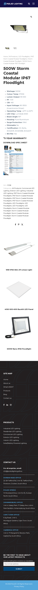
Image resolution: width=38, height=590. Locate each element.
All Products (13, 56)
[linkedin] (7, 405)
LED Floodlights (24, 56)
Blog (5, 394)
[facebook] (3, 405)
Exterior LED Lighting (18, 191)
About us (6, 383)
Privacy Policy (19, 586)
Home (5, 56)
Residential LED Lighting (12, 431)
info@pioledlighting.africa (12, 471)
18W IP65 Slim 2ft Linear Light (19, 270)
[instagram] (10, 405)
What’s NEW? (8, 387)
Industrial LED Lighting (11, 428)
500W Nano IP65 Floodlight (19, 349)
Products (6, 391)
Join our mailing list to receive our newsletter (18, 561)
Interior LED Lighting (11, 440)
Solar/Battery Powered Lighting (15, 443)
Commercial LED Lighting (12, 434)
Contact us (7, 398)
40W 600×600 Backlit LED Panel (19, 309)
